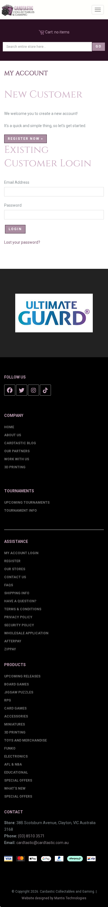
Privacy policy (18, 617)
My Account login (21, 553)
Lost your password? (22, 242)
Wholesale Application (26, 633)
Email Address (19, 182)
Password (15, 205)
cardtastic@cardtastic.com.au (42, 842)
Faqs (8, 585)
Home (9, 427)
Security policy (19, 625)
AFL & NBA (13, 764)
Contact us (15, 577)
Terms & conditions (22, 609)
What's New (14, 788)
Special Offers (18, 780)
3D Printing (14, 467)
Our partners (17, 451)
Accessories (16, 716)
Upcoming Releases (22, 676)
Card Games (15, 708)
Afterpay (12, 641)
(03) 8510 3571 (31, 836)
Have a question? (20, 601)
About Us (12, 435)
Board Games (16, 684)
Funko (10, 748)
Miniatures (14, 724)
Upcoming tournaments (27, 502)
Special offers (18, 796)
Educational (16, 772)
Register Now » (25, 139)
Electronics (16, 756)
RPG (7, 700)
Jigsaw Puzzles (18, 692)
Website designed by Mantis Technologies (54, 898)
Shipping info (16, 593)
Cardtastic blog (20, 443)
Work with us (16, 459)
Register (12, 561)
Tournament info (20, 510)
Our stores (14, 569)
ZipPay (10, 649)
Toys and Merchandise (25, 740)
